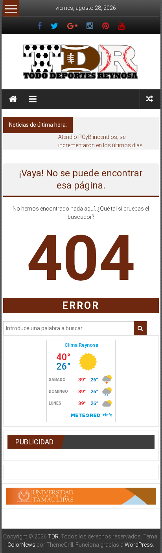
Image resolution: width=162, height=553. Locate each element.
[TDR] (13, 99)
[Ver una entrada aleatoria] (149, 99)
